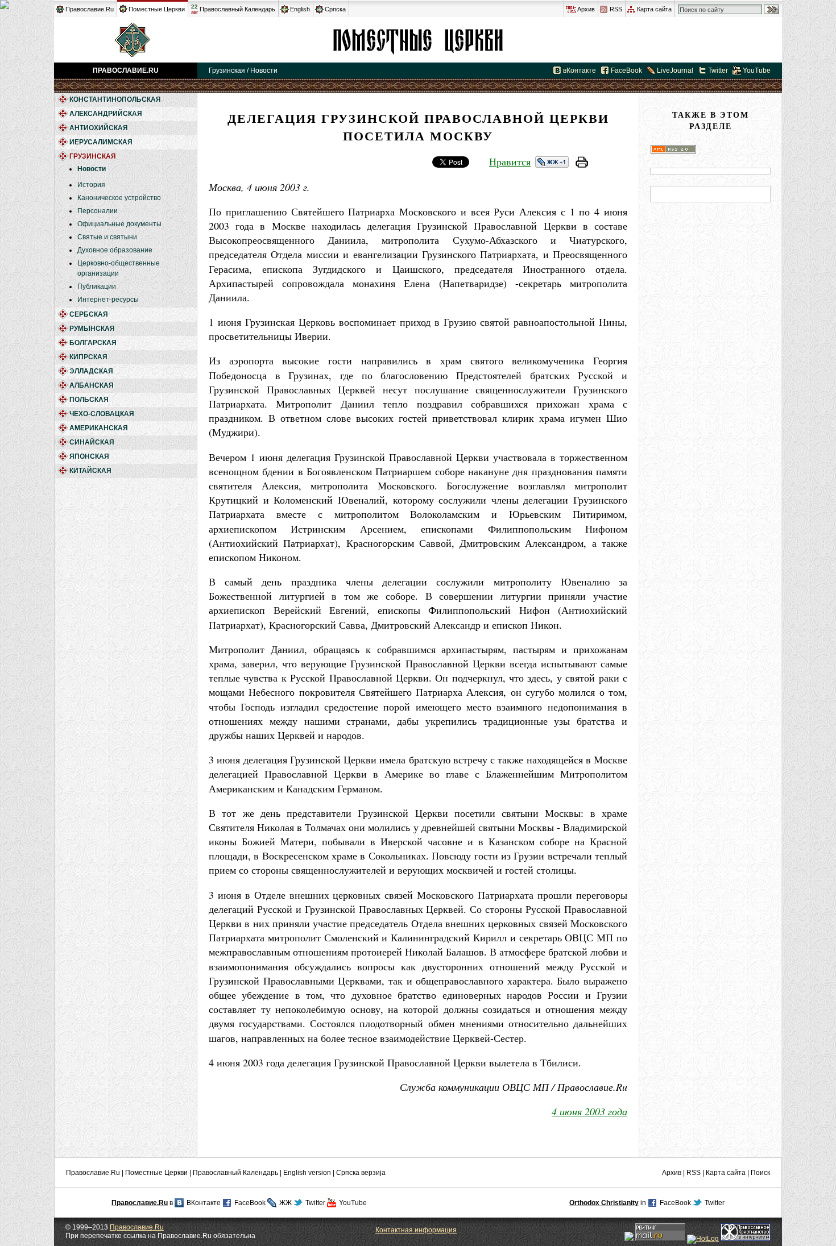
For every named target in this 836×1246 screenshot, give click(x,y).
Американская (98, 428)
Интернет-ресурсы (108, 300)
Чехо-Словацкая (101, 414)
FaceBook (626, 70)
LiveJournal (675, 70)
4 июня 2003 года (589, 1111)
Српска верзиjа (361, 1173)
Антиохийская (98, 128)
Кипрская (88, 357)
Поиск (760, 1173)
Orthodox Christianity (604, 1203)
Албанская (91, 385)
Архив (586, 9)
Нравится (510, 161)
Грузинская (418, 40)
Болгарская (93, 343)
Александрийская (105, 114)
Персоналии (97, 211)
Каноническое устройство (119, 198)
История (91, 185)
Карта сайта (654, 9)
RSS (616, 9)
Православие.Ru (89, 9)
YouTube (757, 70)
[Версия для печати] (582, 164)
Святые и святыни (107, 237)
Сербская (88, 314)
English (300, 9)
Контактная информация (416, 1230)
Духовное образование (114, 250)
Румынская (92, 329)
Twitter (718, 70)
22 (194, 9)
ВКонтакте (204, 1203)
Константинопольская (115, 99)
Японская (89, 456)
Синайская (91, 442)
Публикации (96, 286)
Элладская (91, 371)
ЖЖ (285, 1203)
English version (307, 1173)
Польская (89, 400)
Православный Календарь (237, 9)
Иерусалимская (101, 142)
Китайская (90, 471)
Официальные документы (119, 224)
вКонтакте (579, 70)
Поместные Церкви (157, 9)
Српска (335, 9)
